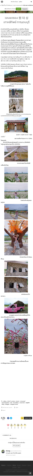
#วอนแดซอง (22, 402)
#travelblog (16, 402)
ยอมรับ (18, 9)
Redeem (24, 465)
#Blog (2, 404)
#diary (4, 401)
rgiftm (20, 1)
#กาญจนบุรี (22, 401)
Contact (14, 467)
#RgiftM (27, 402)
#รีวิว (11, 402)
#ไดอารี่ (8, 401)
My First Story (14, 1)
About (29, 465)
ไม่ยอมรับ (25, 9)
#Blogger (7, 404)
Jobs (19, 467)
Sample (19, 465)
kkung (8, 451)
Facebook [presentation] (13, 439)
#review (13, 401)
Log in (17, 445)
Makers (6, 1)
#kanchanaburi (5, 402)
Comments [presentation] (6, 435)
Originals (9, 465)
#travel (17, 401)
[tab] (6, 435)
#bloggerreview (14, 404)
